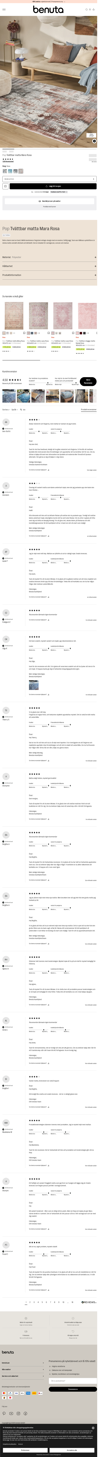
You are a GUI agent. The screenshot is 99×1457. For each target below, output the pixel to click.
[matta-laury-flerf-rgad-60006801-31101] (35, 333)
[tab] (89, 410)
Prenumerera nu (73, 1389)
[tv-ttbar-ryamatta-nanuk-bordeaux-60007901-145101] (81, 333)
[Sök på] (86, 9)
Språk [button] (14, 410)
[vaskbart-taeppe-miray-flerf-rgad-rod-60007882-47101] (11, 333)
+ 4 (87, 333)
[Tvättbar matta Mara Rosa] (21, 171)
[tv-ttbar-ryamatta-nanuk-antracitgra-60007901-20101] (84, 333)
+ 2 (38, 333)
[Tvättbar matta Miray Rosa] (14, 315)
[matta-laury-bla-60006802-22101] (32, 333)
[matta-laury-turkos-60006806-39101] (56, 333)
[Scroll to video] (94, 141)
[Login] (90, 9)
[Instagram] (18, 1413)
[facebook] (25, 1413)
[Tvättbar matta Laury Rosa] (38, 315)
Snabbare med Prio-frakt (58, 192)
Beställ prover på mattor (51, 201)
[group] (15, 380)
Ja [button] (48, 470)
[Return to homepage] (48, 9)
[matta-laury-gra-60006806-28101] (60, 333)
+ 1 (14, 333)
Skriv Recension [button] (88, 381)
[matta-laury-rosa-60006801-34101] (28, 333)
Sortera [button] (5, 410)
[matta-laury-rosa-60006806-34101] (53, 333)
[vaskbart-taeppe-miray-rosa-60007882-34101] (4, 333)
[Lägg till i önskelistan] (5, 186)
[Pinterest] (4, 1413)
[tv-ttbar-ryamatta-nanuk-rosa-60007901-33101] (77, 333)
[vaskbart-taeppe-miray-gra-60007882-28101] (7, 333)
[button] (9, 396)
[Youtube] (11, 1413)
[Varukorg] (93, 9)
